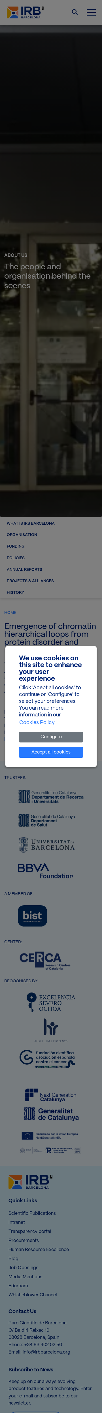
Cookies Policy (37, 722)
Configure (51, 737)
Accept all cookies (51, 752)
